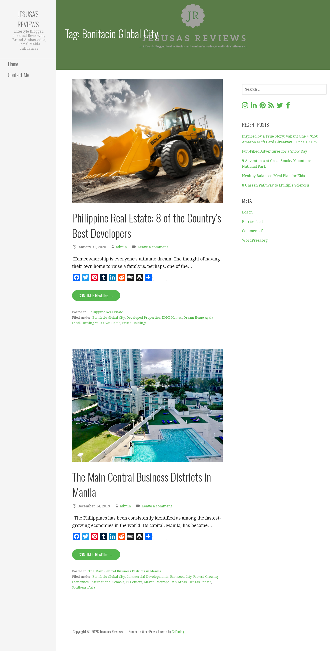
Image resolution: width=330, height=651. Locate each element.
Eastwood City (180, 576)
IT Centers (134, 582)
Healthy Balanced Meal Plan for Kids (273, 176)
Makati (149, 582)
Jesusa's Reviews (28, 19)
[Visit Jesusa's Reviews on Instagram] (245, 106)
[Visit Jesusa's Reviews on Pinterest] (263, 106)
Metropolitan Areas (171, 582)
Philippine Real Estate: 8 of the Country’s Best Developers (146, 225)
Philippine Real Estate (105, 312)
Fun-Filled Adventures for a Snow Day (274, 151)
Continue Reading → (96, 295)
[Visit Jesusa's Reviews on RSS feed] (271, 106)
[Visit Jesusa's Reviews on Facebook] (288, 106)
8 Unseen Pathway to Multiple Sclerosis (275, 185)
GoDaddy (178, 631)
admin (121, 247)
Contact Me (18, 75)
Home (13, 64)
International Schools (107, 582)
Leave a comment (153, 247)
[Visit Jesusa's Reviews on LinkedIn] (254, 106)
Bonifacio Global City (108, 317)
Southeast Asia (83, 587)
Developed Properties (143, 317)
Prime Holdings (134, 323)
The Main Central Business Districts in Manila (141, 484)
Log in (247, 212)
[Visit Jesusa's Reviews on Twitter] (280, 106)
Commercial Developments (147, 576)
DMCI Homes (172, 317)
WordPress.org (255, 240)
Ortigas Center (200, 582)
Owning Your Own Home (101, 323)
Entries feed (252, 222)
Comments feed (255, 231)
